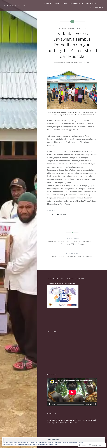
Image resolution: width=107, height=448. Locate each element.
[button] (72, 89)
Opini (65, 3)
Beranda (47, 3)
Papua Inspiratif (77, 3)
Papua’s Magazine (93, 3)
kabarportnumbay (69, 63)
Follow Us (52, 332)
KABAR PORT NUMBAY (15, 5)
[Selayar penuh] (95, 404)
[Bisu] (91, 404)
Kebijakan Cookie (53, 444)
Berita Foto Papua (66, 28)
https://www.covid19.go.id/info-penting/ (61, 283)
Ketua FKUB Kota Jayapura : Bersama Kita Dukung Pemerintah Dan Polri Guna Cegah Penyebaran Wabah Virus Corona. (71, 421)
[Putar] (50, 404)
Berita (56, 3)
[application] (72, 392)
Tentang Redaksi (96, 7)
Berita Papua (80, 28)
